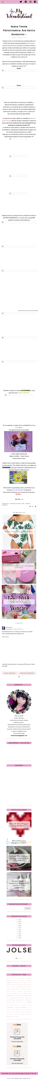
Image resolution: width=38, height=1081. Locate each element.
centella (25, 982)
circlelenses (14, 985)
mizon (21, 1005)
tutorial (22, 1014)
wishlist (14, 1016)
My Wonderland (17, 1078)
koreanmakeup (11, 1000)
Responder (5, 637)
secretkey (23, 1010)
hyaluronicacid (27, 991)
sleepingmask (16, 1012)
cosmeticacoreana (11, 987)
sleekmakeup (9, 1012)
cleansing (24, 985)
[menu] (2, 2)
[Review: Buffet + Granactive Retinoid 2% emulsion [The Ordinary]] (19, 896)
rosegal (18, 1010)
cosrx (24, 987)
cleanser (20, 985)
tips (10, 1014)
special (23, 1012)
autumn (29, 978)
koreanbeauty (28, 998)
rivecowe (29, 1008)
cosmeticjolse (18, 987)
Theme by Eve (27, 1078)
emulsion (13, 989)
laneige (8, 1002)
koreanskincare (20, 1000)
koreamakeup (20, 998)
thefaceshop (28, 1012)
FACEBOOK (6, 467)
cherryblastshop (15, 503)
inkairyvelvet (9, 993)
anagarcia (5, 503)
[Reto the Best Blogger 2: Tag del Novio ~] (19, 836)
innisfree (15, 993)
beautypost (10, 980)
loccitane (18, 1002)
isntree (20, 993)
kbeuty (8, 998)
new (23, 503)
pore (24, 1005)
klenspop (13, 998)
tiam (8, 1014)
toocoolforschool (15, 1014)
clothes (29, 985)
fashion (29, 989)
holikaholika (20, 991)
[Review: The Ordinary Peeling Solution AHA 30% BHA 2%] (19, 870)
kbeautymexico (26, 995)
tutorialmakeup (27, 1014)
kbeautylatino (17, 995)
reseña (17, 1007)
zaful (17, 1016)
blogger (9, 982)
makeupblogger (10, 1005)
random (27, 503)
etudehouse (24, 989)
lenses (13, 1002)
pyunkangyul (28, 1005)
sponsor (5, 505)
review (23, 1007)
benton (16, 980)
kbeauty (9, 995)
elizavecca (28, 987)
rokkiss (8, 1010)
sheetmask (28, 1010)
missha (18, 1005)
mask (15, 1005)
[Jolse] (19, 952)
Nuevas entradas (9, 673)
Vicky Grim (9, 627)
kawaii (29, 993)
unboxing (9, 1016)
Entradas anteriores (27, 673)
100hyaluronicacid (11, 978)
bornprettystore (17, 982)
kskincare (28, 999)
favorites (9, 991)
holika (13, 991)
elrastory (9, 989)
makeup (28, 1002)
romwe (13, 1010)
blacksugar (28, 980)
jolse (25, 993)
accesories (21, 978)
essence (18, 989)
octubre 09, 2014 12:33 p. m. (14, 629)
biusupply (22, 980)
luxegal (23, 1002)
